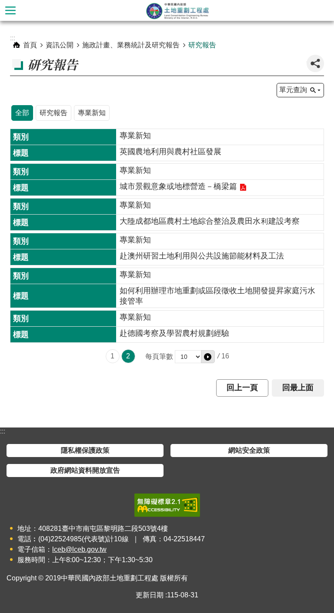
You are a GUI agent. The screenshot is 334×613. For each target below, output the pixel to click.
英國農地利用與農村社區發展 (170, 151)
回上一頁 (242, 387)
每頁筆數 (159, 356)
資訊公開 (59, 45)
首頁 (30, 45)
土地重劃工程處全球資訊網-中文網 (177, 10)
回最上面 (298, 387)
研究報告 (202, 45)
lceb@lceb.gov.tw (79, 549)
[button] (208, 356)
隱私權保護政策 (85, 450)
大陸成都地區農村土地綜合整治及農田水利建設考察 (210, 221)
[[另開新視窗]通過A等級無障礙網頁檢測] (167, 505)
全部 (22, 112)
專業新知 (92, 112)
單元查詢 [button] (293, 89)
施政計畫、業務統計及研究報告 (131, 45)
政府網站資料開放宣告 (85, 470)
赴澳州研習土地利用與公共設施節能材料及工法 (202, 256)
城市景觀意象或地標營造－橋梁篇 (178, 186)
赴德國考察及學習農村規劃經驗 (174, 333)
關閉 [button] (10, 10)
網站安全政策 (249, 450)
